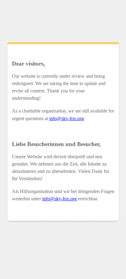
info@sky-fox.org (66, 118)
